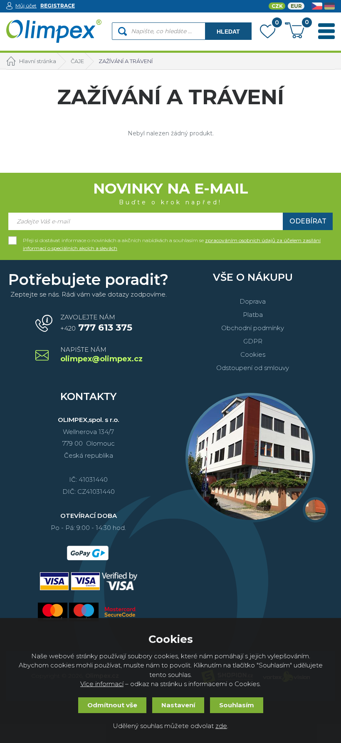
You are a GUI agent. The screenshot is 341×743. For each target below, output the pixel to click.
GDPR (252, 341)
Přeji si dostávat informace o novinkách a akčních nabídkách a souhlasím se (172, 241)
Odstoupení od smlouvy (252, 368)
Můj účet (26, 5)
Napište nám (100, 354)
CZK (277, 6)
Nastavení (178, 705)
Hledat (228, 31)
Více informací (102, 684)
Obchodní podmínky (252, 328)
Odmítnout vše (112, 705)
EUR (296, 6)
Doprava (253, 301)
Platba (253, 315)
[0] (267, 33)
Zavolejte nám (96, 323)
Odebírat (307, 221)
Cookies (252, 354)
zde (221, 726)
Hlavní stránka (37, 61)
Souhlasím (236, 705)
